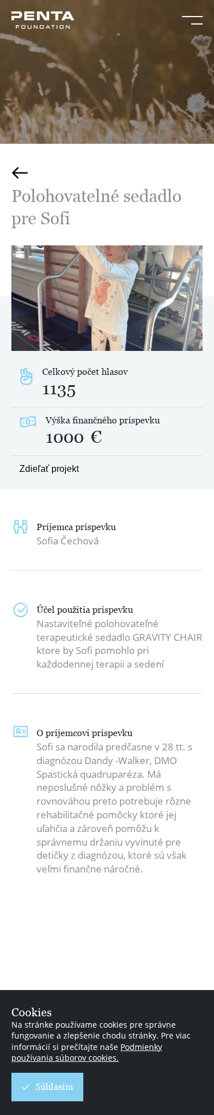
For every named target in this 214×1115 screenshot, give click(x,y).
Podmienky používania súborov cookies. (86, 1052)
